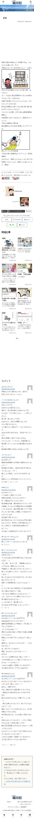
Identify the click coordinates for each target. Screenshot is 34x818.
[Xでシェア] (5, 606)
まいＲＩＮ (5, 386)
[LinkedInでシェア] (20, 617)
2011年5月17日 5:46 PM (8, 539)
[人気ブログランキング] (6, 178)
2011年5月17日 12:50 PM (8, 490)
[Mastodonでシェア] (13, 606)
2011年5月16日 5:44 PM (8, 389)
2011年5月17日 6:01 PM (8, 552)
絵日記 (5, 211)
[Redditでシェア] (20, 612)
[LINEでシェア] (5, 617)
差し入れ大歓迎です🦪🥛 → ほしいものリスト (25, 803)
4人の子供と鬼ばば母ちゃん (17, 211)
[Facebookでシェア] (5, 612)
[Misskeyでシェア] (28, 606)
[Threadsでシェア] (13, 612)
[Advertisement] (17, 41)
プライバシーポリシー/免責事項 (17, 807)
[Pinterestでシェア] (13, 617)
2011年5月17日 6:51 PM (8, 676)
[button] (22, 225)
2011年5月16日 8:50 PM (8, 402)
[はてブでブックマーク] (28, 612)
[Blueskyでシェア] (20, 606)
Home (9, 802)
